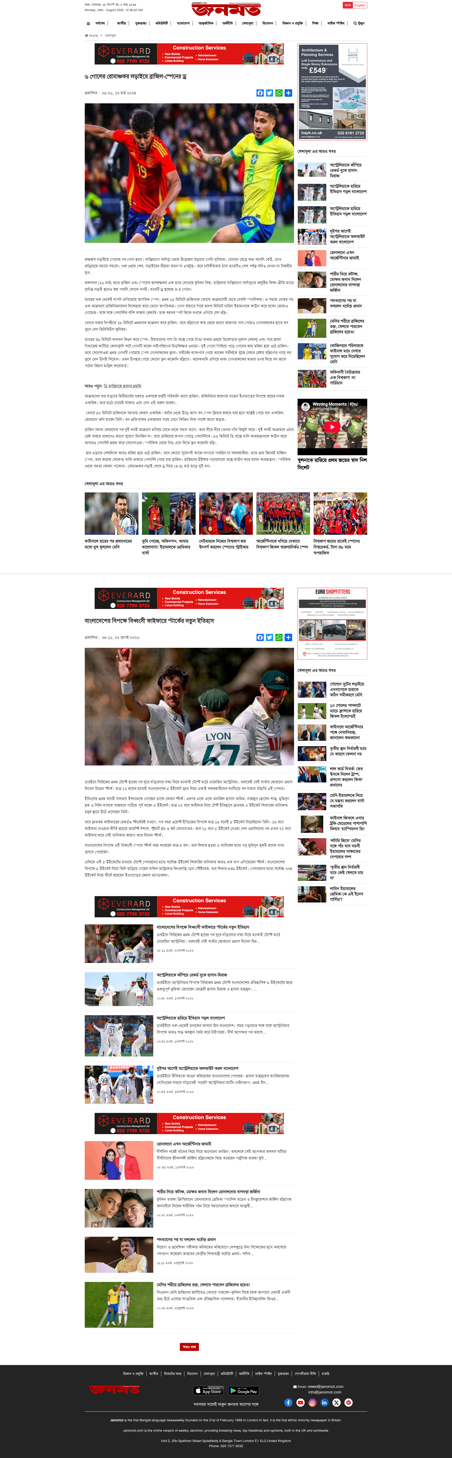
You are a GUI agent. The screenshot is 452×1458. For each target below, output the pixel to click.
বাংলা (348, 5)
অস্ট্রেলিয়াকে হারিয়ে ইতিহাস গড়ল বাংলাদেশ (348, 188)
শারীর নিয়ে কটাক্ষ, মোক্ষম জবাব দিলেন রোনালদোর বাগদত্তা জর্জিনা (345, 282)
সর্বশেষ (100, 23)
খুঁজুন (360, 23)
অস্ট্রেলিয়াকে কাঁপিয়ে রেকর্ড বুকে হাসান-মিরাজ (346, 170)
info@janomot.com (324, 1392)
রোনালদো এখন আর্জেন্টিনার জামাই (344, 255)
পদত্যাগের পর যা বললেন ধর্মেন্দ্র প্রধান (346, 303)
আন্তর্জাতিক (206, 23)
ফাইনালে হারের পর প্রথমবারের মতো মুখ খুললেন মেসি (108, 544)
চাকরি (325, 1373)
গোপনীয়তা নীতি (305, 1373)
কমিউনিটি (162, 23)
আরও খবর (189, 1347)
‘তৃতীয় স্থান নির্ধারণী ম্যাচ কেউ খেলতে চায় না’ (346, 872)
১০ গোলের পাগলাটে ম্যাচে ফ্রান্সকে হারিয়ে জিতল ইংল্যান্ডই (346, 711)
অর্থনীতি (227, 23)
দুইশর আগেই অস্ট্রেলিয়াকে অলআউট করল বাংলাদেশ (347, 236)
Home (93, 35)
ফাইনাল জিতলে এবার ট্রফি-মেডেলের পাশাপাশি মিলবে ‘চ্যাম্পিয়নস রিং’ (348, 823)
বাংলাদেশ (183, 23)
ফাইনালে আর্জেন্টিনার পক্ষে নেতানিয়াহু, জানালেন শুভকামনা (346, 732)
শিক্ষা (315, 23)
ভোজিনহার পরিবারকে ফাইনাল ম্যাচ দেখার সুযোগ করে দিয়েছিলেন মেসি (347, 354)
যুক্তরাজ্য (140, 23)
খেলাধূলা (247, 23)
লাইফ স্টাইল (336, 23)
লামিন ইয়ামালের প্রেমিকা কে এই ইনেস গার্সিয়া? (346, 894)
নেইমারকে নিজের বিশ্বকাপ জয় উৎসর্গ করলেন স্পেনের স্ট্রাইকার (223, 544)
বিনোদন (267, 23)
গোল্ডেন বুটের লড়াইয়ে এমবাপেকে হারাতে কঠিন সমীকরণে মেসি (347, 689)
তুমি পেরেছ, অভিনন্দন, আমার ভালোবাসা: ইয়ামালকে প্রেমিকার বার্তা (166, 547)
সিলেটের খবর (172, 1373)
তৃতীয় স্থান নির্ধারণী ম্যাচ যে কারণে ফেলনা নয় (348, 751)
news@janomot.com (325, 1386)
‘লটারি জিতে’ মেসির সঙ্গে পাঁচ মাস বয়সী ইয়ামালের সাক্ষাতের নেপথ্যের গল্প (345, 849)
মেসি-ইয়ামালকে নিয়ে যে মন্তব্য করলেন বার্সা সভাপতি (347, 801)
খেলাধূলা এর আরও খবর (317, 151)
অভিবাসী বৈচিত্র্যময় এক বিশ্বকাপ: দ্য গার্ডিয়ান (345, 377)
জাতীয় (121, 23)
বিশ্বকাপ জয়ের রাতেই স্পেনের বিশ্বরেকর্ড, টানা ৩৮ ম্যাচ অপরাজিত (337, 547)
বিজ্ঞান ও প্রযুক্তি (292, 23)
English (360, 5)
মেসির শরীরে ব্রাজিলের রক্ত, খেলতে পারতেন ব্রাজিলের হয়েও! (347, 326)
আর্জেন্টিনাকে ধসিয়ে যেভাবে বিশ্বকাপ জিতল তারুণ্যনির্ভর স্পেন (282, 544)
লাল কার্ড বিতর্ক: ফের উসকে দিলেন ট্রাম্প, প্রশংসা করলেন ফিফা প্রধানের (346, 777)
